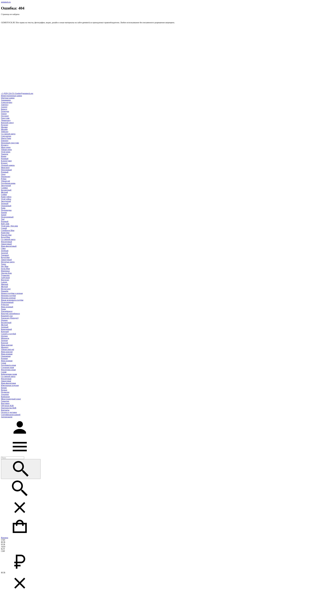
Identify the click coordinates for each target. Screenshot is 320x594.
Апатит (4, 107)
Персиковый (6, 170)
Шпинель (5, 338)
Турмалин (5, 275)
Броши (4, 388)
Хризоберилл (6, 311)
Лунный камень (8, 165)
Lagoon (4, 282)
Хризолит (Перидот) (9, 318)
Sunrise (4, 212)
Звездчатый (6, 185)
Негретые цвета (7, 262)
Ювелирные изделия (10, 385)
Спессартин (6, 136)
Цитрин (4, 336)
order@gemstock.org (24, 93)
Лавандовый (6, 244)
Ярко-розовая (6, 354)
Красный (5, 331)
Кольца (4, 390)
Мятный (4, 284)
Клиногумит (6, 161)
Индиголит (6, 289)
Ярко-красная (6, 345)
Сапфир (4, 188)
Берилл (4, 109)
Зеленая (4, 340)
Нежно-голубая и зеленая (12, 293)
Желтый (4, 192)
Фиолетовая (6, 379)
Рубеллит (5, 304)
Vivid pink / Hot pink (9, 226)
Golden (4, 194)
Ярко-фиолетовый (8, 246)
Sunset (3, 215)
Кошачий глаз (7, 316)
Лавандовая (6, 381)
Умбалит (4, 132)
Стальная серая (7, 367)
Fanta (3, 208)
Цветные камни (7, 98)
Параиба (4, 291)
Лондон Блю (6, 273)
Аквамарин (6, 100)
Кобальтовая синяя (9, 374)
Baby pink (5, 224)
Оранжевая (5, 356)
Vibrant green (6, 149)
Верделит (5, 280)
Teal (2, 219)
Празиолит (5, 176)
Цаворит (4, 141)
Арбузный (5, 278)
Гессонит (5, 116)
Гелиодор (5, 111)
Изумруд (4, 145)
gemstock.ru (6, 2)
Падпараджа (6, 210)
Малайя (4, 129)
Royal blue (5, 257)
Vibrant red (5, 181)
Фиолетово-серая (8, 370)
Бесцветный (6, 190)
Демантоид (5, 120)
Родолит (4, 125)
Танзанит (5, 255)
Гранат (4, 114)
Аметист (4, 105)
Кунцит (4, 163)
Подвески (5, 392)
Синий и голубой (8, 334)
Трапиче (4, 154)
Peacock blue (6, 235)
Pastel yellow (6, 197)
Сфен (3, 248)
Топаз (3, 264)
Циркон (4, 320)
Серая (3, 363)
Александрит (6, 102)
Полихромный (7, 217)
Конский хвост (7, 123)
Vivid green (5, 152)
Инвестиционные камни (11, 96)
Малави (4, 127)
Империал (5, 271)
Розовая (4, 358)
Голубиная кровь (8, 183)
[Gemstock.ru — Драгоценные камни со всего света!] (160, 91)
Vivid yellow (6, 199)
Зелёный (4, 251)
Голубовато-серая (8, 365)
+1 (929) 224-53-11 (8, 93)
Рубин (3, 179)
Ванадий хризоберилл (10, 313)
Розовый (4, 158)
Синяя (3, 372)
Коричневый (6, 329)
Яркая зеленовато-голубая (12, 300)
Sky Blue (4, 266)
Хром (3, 309)
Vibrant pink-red (7, 349)
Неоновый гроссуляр (10, 143)
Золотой (4, 253)
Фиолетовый (6, 242)
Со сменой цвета (8, 134)
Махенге (4, 347)
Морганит (5, 167)
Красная (4, 343)
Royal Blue (5, 237)
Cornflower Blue (7, 230)
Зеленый (4, 203)
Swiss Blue (5, 269)
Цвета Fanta (6, 138)
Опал (3, 174)
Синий (4, 228)
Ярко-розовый (7, 307)
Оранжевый (6, 206)
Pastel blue (5, 233)
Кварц (3, 156)
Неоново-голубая (8, 296)
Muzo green (5, 147)
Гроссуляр (5, 118)
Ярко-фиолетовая (8, 383)
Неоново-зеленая (8, 298)
